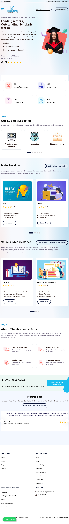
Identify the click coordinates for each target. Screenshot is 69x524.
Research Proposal (41, 476)
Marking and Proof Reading (46, 282)
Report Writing (40, 465)
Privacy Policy (23, 517)
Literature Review (41, 472)
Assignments (39, 483)
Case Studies (39, 479)
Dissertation (39, 468)
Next (67, 421)
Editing (3, 499)
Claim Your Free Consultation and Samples (52, 243)
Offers (3, 461)
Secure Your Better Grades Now (57, 383)
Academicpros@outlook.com (45, 491)
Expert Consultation (7, 503)
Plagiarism (6, 282)
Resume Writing (5, 507)
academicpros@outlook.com (57, 1)
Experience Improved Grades (56, 166)
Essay (5, 203)
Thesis (39, 203)
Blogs (2, 465)
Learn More (10, 223)
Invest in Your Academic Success (34, 406)
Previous (2, 421)
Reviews (3, 468)
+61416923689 (8, 1)
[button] (52, 9)
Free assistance (61, 9)
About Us (3, 457)
